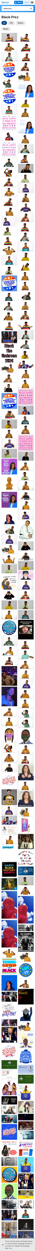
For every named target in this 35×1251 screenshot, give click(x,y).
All (4, 23)
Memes (5, 29)
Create (19, 2)
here (10, 1248)
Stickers (20, 23)
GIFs (11, 23)
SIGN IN (27, 2)
